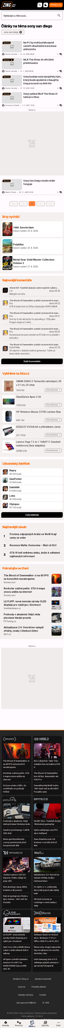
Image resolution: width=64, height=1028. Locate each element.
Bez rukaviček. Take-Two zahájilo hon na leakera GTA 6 (47, 764)
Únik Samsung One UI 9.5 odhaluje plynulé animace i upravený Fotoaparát (46, 962)
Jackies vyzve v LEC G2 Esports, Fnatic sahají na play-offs (14, 878)
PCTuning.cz (10, 621)
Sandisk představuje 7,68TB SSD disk (16, 831)
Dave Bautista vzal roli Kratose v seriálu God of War (45, 842)
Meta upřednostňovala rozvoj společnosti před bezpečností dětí (14, 842)
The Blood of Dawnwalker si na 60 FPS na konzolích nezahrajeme (26, 577)
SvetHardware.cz (12, 608)
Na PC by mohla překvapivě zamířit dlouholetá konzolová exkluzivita (39, 46)
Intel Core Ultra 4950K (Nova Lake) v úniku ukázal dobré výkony (16, 950)
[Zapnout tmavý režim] (45, 5)
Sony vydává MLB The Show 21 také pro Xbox (40, 95)
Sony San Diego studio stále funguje (39, 182)
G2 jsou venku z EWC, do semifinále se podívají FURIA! (14, 788)
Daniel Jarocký (11, 54)
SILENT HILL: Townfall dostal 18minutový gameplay (47, 822)
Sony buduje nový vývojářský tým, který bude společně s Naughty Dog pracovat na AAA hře (42, 80)
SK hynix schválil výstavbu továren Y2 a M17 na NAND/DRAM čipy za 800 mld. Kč (15, 964)
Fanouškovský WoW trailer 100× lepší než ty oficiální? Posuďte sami (46, 788)
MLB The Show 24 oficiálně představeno (38, 61)
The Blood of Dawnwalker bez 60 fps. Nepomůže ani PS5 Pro (46, 776)
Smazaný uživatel (12, 105)
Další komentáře (32, 361)
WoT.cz (7, 634)
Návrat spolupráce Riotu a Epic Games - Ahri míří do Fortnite (15, 899)
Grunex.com (10, 582)
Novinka (7, 43)
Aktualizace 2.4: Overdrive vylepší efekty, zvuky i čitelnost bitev (23, 629)
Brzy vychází (10, 217)
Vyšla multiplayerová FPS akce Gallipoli (46, 831)
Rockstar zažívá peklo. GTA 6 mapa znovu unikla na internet (24, 590)
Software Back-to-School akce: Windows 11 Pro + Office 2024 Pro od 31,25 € (46, 938)
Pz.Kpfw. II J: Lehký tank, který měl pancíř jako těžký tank (46, 890)
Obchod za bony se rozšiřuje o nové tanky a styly (45, 902)
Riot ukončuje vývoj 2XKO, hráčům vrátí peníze (15, 888)
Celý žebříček (32, 515)
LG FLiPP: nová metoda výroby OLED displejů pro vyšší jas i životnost (25, 603)
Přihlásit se (56, 5)
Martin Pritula (10, 192)
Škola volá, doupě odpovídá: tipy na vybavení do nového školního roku (47, 950)
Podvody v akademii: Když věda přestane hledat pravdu (22, 616)
